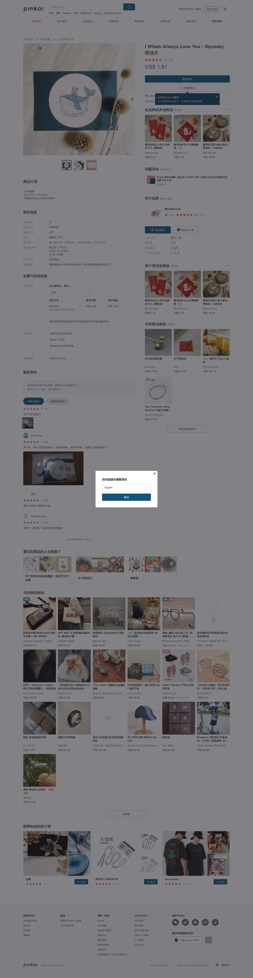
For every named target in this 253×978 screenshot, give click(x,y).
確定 (126, 497)
